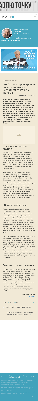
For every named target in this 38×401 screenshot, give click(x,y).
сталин (11, 307)
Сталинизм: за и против (10, 80)
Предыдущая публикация (14, 312)
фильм (23, 307)
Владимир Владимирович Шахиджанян (19, 376)
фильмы (28, 307)
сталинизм (17, 307)
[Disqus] (19, 346)
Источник (32, 296)
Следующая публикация (22, 314)
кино (7, 307)
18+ (36, 14)
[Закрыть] (36, 2)
